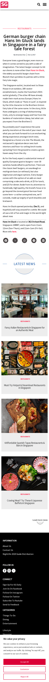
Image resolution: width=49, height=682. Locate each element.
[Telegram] (33, 240)
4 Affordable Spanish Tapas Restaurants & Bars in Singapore (24, 444)
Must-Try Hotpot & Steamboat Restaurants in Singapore (24, 386)
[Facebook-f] (5, 571)
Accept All (24, 662)
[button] (45, 4)
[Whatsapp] (24, 240)
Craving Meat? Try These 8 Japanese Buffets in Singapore (24, 502)
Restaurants (24, 28)
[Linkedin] (43, 240)
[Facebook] (5, 240)
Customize (24, 669)
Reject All (24, 676)
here (14, 231)
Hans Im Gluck (37, 70)
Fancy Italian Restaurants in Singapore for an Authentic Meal (25, 329)
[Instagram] (9, 571)
